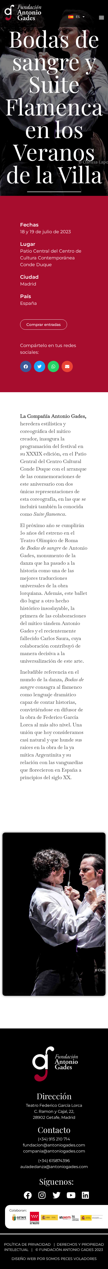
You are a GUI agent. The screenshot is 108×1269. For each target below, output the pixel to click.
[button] (101, 17)
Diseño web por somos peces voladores (54, 1258)
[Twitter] (56, 1195)
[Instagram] (42, 1195)
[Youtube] (71, 1195)
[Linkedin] (85, 1195)
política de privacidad (27, 1244)
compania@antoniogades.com (54, 1151)
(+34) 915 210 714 (54, 1139)
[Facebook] (27, 1195)
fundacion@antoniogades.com (54, 1145)
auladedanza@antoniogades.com (54, 1166)
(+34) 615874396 (54, 1160)
